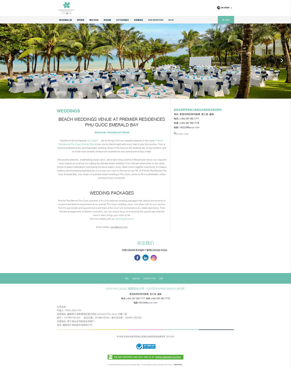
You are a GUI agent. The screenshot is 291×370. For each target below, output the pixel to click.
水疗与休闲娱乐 (122, 20)
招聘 (161, 278)
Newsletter (149, 278)
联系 (127, 278)
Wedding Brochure (124, 218)
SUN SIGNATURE (155, 20)
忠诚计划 (136, 278)
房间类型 (80, 20)
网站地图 (170, 336)
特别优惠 (107, 20)
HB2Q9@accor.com (189, 127)
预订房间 (226, 20)
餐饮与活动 (94, 20)
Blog (171, 20)
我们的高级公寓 (65, 20)
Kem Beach (92, 140)
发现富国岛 (138, 20)
